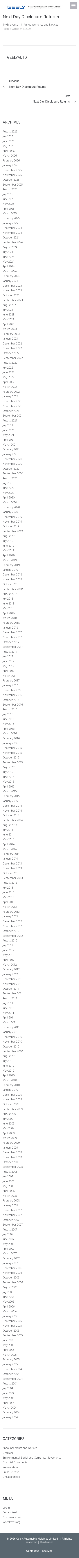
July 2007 (8, 1234)
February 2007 (11, 1258)
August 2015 (10, 767)
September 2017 (13, 646)
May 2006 (8, 1301)
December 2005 (12, 1321)
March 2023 (10, 329)
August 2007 (10, 1229)
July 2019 (8, 541)
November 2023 (12, 290)
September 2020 (13, 473)
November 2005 (12, 1325)
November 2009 (12, 1099)
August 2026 (10, 131)
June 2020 (8, 488)
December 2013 (12, 863)
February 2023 (11, 334)
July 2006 (8, 1292)
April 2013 (9, 902)
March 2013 (10, 906)
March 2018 (10, 618)
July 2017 (8, 656)
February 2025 (11, 218)
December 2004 (12, 1369)
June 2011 (8, 1008)
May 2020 (8, 492)
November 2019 (12, 521)
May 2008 (8, 1186)
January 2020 (10, 512)
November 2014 (12, 810)
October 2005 (11, 1330)
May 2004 (8, 1398)
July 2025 (8, 194)
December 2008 (12, 1152)
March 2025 (10, 213)
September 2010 (13, 1051)
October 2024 (11, 237)
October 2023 (11, 295)
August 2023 (10, 305)
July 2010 (8, 1061)
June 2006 (8, 1297)
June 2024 (8, 257)
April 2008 (9, 1191)
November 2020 (12, 463)
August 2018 (10, 594)
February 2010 (11, 1085)
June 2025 (8, 199)
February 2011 (11, 1027)
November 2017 (12, 637)
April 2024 (9, 266)
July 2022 (8, 367)
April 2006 (9, 1306)
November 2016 (12, 695)
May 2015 (8, 781)
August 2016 (10, 709)
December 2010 (12, 1037)
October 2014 (11, 815)
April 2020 (9, 497)
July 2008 (8, 1176)
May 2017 (8, 666)
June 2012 (8, 950)
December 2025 (12, 170)
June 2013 (8, 892)
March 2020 (10, 502)
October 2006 (11, 1277)
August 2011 (10, 998)
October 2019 (11, 526)
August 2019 (10, 536)
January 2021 (10, 454)
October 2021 (11, 411)
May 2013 (8, 897)
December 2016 (12, 690)
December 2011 (12, 979)
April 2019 (9, 555)
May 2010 (8, 1070)
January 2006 (10, 1316)
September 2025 (13, 184)
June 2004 (8, 1393)
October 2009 (11, 1104)
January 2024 (10, 281)
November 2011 (12, 984)
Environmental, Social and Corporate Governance (32, 1457)
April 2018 (9, 613)
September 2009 (13, 1109)
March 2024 (10, 271)
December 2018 (12, 574)
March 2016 (10, 733)
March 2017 (10, 675)
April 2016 (9, 728)
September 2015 (13, 762)
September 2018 (13, 589)
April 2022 (9, 382)
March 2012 (10, 964)
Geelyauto (12, 24)
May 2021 (8, 435)
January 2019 (10, 569)
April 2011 (9, 1017)
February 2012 (11, 969)
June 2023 (8, 314)
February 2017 (11, 680)
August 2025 (10, 189)
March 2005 (10, 1354)
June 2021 (8, 430)
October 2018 (11, 584)
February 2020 (11, 507)
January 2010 (10, 1089)
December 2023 (12, 285)
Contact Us (32, 1550)
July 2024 (8, 252)
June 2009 (8, 1123)
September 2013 (13, 878)
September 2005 (13, 1335)
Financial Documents (15, 1462)
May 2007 (8, 1244)
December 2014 (12, 805)
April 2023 (9, 324)
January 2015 (10, 801)
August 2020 (10, 478)
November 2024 (12, 232)
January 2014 (10, 858)
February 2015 (11, 796)
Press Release (11, 1472)
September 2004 (13, 1378)
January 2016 (10, 743)
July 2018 (8, 598)
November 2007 (12, 1215)
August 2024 (10, 247)
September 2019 (13, 531)
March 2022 (10, 386)
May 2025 (8, 203)
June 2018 (8, 603)
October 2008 (11, 1162)
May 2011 (8, 1012)
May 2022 (8, 377)
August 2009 (10, 1114)
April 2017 (9, 671)
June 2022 (8, 372)
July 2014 (8, 829)
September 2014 (13, 820)
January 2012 (10, 974)
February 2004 (11, 1412)
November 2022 (12, 348)
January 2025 (10, 223)
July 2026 (8, 136)
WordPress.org (11, 1522)
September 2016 (13, 704)
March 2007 (10, 1253)
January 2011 (10, 1032)
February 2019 (11, 565)
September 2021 (13, 415)
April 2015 (9, 786)
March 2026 (10, 155)
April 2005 (9, 1349)
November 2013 (12, 868)
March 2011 (10, 1022)
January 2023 (10, 338)
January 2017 (10, 685)
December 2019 (12, 517)
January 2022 (10, 396)
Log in (6, 1507)
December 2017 (12, 632)
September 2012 (13, 935)
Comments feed (12, 1517)
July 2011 (8, 1003)
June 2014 (8, 834)
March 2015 (10, 791)
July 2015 (8, 772)
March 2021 (10, 444)
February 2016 (11, 738)
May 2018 (8, 608)
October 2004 (11, 1374)
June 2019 (8, 545)
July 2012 (8, 945)
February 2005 (11, 1359)
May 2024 (8, 261)
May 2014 (8, 839)
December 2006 (12, 1268)
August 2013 (10, 882)
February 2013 (11, 911)
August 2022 (10, 362)
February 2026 (11, 160)
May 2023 (8, 319)
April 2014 (9, 844)
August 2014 (10, 825)
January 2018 (10, 627)
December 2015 (12, 748)
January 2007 (10, 1263)
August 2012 (10, 940)
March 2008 (10, 1195)
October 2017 (11, 642)
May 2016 (8, 723)
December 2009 (12, 1094)
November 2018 (12, 579)
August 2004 (10, 1383)
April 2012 (9, 960)
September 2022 (13, 358)
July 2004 (8, 1388)
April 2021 (9, 439)
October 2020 (11, 468)
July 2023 (8, 309)
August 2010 (10, 1056)
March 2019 (10, 560)
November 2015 (12, 752)
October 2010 (11, 1046)
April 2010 (9, 1075)
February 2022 (11, 391)
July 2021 (8, 425)
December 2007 (12, 1210)
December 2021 (12, 401)
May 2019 (8, 550)
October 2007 (11, 1220)
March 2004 (10, 1407)
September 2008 (13, 1166)
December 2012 (12, 921)
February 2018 (11, 622)
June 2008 (8, 1181)
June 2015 (8, 777)
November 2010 (12, 1041)
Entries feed (10, 1512)
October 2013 (11, 873)
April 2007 (9, 1248)
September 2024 (13, 242)
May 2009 (8, 1128)
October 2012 (11, 931)
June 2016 (8, 719)
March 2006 (10, 1311)
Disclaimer (46, 1542)
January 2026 (10, 165)
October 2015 (11, 757)
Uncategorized (11, 1476)
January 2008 (10, 1205)
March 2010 (10, 1080)
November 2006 (12, 1272)
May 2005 (8, 1345)
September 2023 (13, 300)
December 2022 (12, 343)
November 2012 (12, 926)
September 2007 (13, 1224)
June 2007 (8, 1239)
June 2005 (8, 1340)
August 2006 (10, 1287)
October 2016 (11, 700)
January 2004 (10, 1417)
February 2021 (11, 449)
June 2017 (8, 661)
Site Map (47, 1550)
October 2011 (11, 988)
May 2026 (8, 146)
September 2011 (13, 993)
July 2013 (8, 887)
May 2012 (8, 955)
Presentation (10, 1467)
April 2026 (9, 151)
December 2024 (12, 228)
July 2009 (8, 1118)
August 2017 (10, 651)
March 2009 (10, 1138)
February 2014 (11, 854)
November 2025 (12, 175)
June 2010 (8, 1065)
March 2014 (10, 849)
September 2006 (13, 1282)
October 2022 (11, 353)
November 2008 (12, 1157)
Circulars (8, 1453)
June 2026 (8, 141)
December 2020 (12, 459)
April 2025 (9, 208)
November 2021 (12, 406)
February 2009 (11, 1142)
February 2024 (11, 276)
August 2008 (10, 1171)
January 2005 (10, 1364)
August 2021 (10, 420)
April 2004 (9, 1403)
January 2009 (10, 1147)
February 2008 (11, 1200)
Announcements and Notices (41, 24)
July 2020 (8, 483)
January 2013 (10, 916)
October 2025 (11, 179)
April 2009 (9, 1133)
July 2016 (8, 714)
